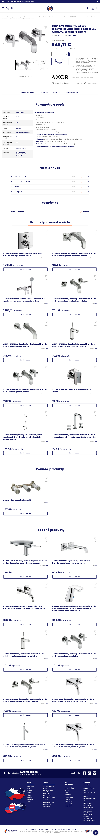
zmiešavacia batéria (23, 132)
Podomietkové (48, 17)
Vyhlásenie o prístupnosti (87, 811)
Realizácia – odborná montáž (49, 796)
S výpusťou (20, 156)
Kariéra (29, 802)
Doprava (46, 793)
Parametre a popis (27, 92)
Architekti (68, 795)
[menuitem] (23, 65)
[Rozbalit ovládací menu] (95, 832)
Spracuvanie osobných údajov (89, 819)
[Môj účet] (92, 8)
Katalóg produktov (13, 17)
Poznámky (56, 92)
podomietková (21, 148)
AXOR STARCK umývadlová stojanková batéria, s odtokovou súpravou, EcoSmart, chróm (24, 746)
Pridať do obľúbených (62, 83)
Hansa (95, 613)
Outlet (45, 800)
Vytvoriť (85, 212)
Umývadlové (59, 17)
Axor (59, 35)
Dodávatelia (69, 801)
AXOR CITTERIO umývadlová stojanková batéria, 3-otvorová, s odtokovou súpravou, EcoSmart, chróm (74, 436)
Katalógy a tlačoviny (47, 806)
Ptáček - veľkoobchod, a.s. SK (89, 799)
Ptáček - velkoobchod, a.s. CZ (89, 792)
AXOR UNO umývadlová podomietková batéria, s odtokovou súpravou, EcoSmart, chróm (73, 700)
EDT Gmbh (87, 803)
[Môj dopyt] (96, 8)
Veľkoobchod (69, 788)
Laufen (46, 565)
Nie (17, 142)
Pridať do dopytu (61, 61)
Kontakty (30, 799)
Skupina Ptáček (29, 792)
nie (17, 122)
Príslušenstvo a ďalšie (73, 92)
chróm (18, 128)
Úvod (3, 17)
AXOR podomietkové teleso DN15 (17, 500)
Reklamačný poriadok (87, 815)
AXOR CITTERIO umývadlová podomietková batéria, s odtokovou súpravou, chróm (25, 345)
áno (17, 116)
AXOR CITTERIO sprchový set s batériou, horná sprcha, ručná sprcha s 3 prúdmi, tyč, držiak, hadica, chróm (22, 437)
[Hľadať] (88, 8)
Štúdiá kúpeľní (67, 791)
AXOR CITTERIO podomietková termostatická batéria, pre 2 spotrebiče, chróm (22, 254)
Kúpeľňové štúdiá (30, 787)
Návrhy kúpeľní (48, 791)
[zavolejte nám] (8, 8)
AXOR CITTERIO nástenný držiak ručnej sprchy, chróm (72, 390)
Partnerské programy (68, 805)
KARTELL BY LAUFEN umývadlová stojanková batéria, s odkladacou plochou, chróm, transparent (25, 562)
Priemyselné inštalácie (69, 798)
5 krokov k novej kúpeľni (48, 787)
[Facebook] (85, 773)
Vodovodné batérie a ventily (31, 17)
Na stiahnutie (43, 92)
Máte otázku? (92, 83)
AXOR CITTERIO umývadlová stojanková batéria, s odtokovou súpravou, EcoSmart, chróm (73, 345)
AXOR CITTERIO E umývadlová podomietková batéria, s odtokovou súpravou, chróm (71, 562)
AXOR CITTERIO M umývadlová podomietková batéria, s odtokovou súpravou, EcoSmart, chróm (24, 607)
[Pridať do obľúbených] (46, 231)
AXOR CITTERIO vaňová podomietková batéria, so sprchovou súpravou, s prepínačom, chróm (24, 300)
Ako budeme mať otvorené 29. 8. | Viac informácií (18, 2)
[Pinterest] (94, 773)
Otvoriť (86, 177)
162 (17, 136)
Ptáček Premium (30, 796)
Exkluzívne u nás (48, 802)
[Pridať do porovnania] (46, 234)
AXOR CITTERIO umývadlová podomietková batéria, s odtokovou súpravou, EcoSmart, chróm (74, 254)
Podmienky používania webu (89, 806)
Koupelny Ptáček (89, 788)
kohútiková (20, 112)
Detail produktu (25, 269)
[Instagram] (90, 773)
